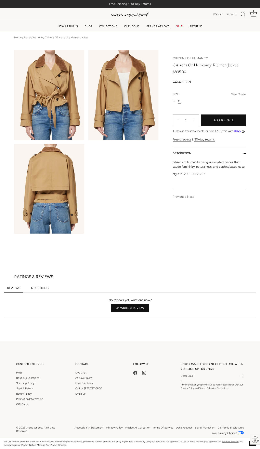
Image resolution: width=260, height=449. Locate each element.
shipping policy (25, 383)
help (19, 372)
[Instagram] (144, 372)
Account (231, 14)
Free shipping (182, 139)
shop (88, 26)
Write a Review (134, 309)
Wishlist (217, 14)
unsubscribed (34, 427)
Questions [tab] (41, 289)
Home (18, 37)
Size (209, 94)
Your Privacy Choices (56, 445)
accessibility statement (89, 427)
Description (182, 153)
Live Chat (81, 372)
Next (190, 197)
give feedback (84, 383)
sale (179, 26)
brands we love (157, 26)
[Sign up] (242, 376)
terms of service (163, 427)
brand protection (205, 427)
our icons (132, 26)
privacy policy (114, 427)
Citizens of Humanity (190, 58)
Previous (178, 197)
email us (80, 393)
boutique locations (27, 377)
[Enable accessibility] (255, 440)
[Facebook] (135, 372)
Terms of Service (230, 441)
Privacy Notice (28, 445)
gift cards (22, 404)
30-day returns (204, 139)
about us (196, 26)
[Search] (243, 14)
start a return (24, 388)
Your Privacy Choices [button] (225, 433)
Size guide (238, 94)
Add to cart (223, 120)
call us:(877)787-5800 (88, 388)
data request (184, 427)
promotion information (29, 398)
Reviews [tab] (15, 289)
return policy (24, 393)
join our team (83, 377)
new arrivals (68, 26)
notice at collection (137, 427)
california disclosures (231, 427)
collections (108, 26)
